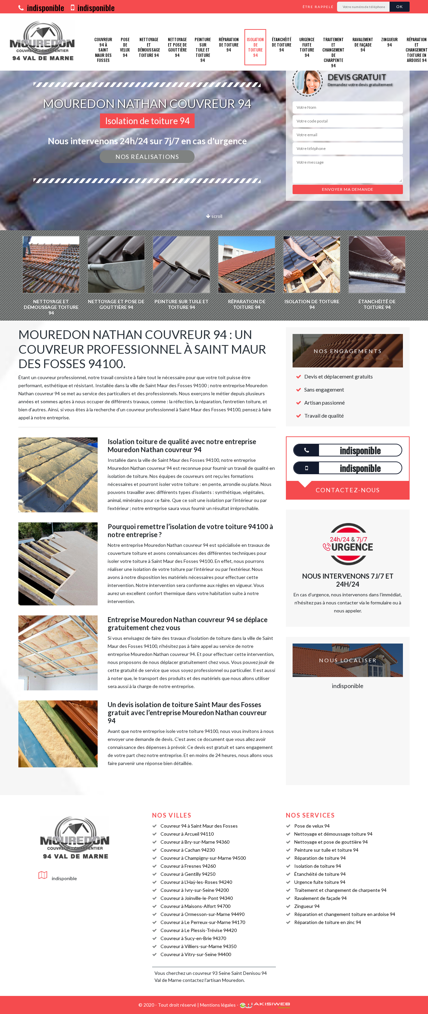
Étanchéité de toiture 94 (281, 44)
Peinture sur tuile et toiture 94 (203, 49)
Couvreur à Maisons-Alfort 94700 (195, 906)
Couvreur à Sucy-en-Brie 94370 (193, 938)
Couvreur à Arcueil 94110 (187, 834)
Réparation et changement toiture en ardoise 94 (344, 914)
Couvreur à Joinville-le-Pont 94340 (196, 898)
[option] (51, 275)
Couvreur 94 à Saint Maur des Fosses (103, 49)
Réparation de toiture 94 (229, 44)
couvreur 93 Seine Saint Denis (224, 973)
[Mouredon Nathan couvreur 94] (42, 42)
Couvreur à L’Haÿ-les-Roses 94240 (196, 882)
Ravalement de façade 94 (362, 44)
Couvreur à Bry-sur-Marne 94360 (194, 842)
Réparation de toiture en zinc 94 (327, 922)
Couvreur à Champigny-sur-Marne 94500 (203, 858)
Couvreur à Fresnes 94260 (188, 866)
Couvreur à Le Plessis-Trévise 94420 (198, 930)
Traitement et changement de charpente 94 (333, 52)
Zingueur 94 (389, 42)
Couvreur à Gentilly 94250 (187, 874)
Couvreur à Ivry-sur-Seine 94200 (194, 890)
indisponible (44, 7)
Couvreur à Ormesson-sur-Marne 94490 (202, 914)
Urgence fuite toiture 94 (306, 47)
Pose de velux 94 (125, 47)
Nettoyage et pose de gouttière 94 (177, 47)
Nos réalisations (147, 156)
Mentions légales (218, 1005)
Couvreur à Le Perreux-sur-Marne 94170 (202, 922)
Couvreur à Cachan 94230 (187, 850)
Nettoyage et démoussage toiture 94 (149, 47)
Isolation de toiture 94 (255, 47)
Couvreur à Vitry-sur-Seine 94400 (195, 954)
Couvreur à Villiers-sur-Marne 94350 (198, 946)
